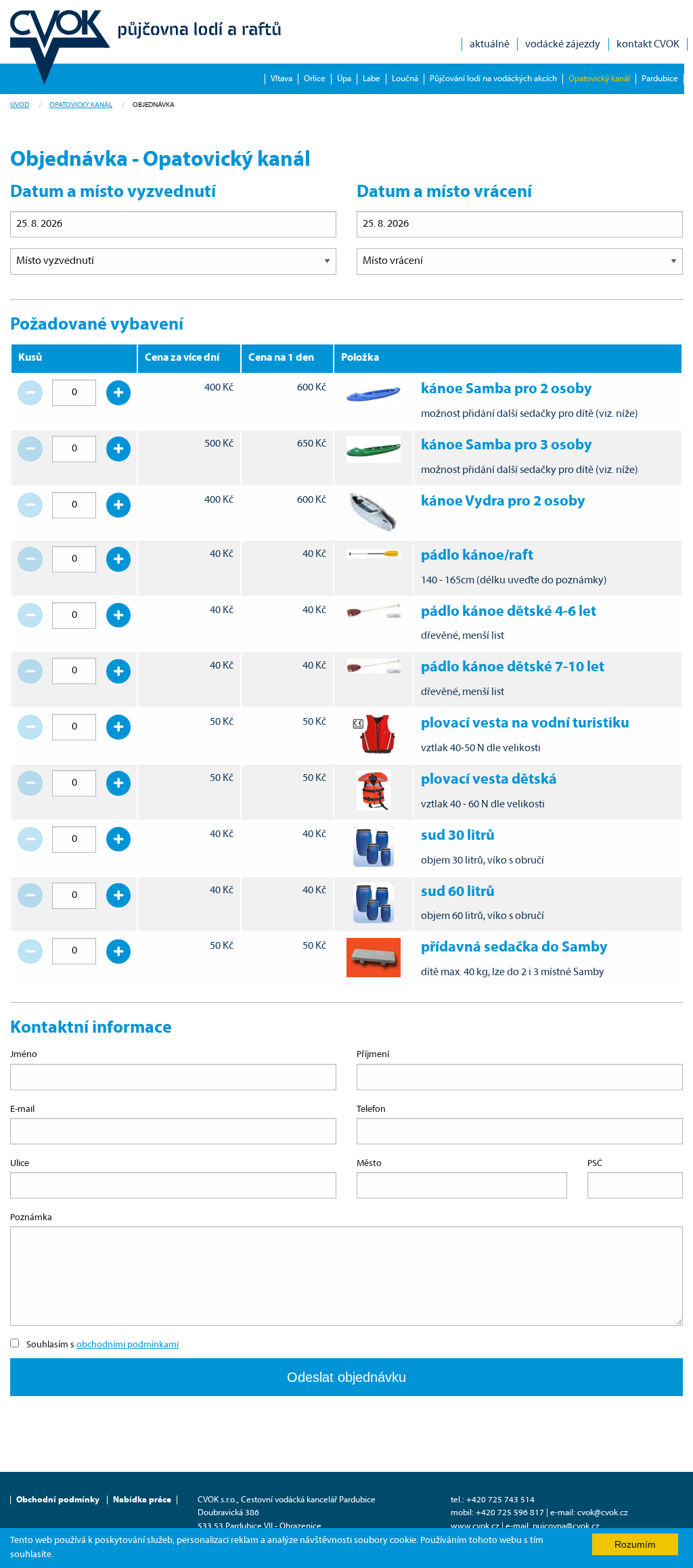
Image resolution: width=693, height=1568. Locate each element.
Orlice (315, 78)
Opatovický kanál (599, 78)
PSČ (594, 1164)
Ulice (19, 1164)
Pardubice (660, 78)
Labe (371, 78)
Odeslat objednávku (346, 1377)
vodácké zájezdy (562, 44)
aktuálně (490, 44)
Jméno (23, 1055)
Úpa (344, 78)
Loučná (405, 78)
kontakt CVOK (648, 44)
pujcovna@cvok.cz (566, 1526)
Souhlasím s (102, 1345)
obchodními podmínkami (127, 1345)
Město (369, 1164)
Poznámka (31, 1218)
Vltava (281, 78)
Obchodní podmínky (57, 1500)
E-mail (22, 1109)
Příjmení (373, 1055)
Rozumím (635, 1544)
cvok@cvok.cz (602, 1512)
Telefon (371, 1109)
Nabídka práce (142, 1500)
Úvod (19, 105)
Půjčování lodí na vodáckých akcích (493, 78)
